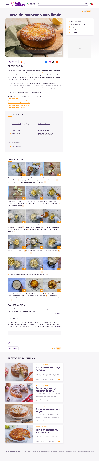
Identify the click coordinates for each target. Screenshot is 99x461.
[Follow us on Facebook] (46, 62)
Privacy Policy (54, 451)
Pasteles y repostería (15, 11)
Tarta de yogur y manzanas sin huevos (46, 389)
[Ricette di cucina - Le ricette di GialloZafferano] (91, 4)
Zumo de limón (16, 127)
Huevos (40, 133)
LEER (59, 379)
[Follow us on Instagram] (49, 62)
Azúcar (14, 133)
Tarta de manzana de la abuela (18, 101)
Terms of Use (40, 451)
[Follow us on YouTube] (57, 62)
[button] (56, 313)
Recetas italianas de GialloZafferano (23, 4)
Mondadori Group (89, 451)
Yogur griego (16, 130)
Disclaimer (75, 451)
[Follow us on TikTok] (53, 62)
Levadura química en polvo (20, 138)
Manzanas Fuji (16, 124)
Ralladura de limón (44, 124)
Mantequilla (42, 130)
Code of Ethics (81, 451)
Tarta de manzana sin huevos (47, 431)
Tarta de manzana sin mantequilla (19, 103)
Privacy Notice (46, 451)
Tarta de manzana (48, 73)
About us (34, 451)
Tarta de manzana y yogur (48, 410)
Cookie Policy (61, 451)
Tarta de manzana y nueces (16, 107)
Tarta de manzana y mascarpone (18, 105)
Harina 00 (41, 127)
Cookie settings (68, 451)
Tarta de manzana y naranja (48, 368)
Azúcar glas (15, 146)
